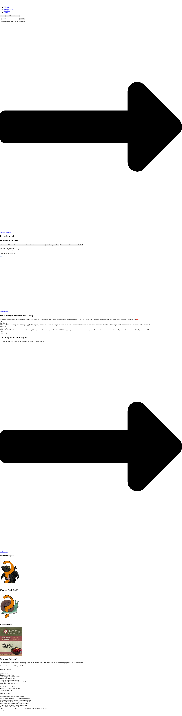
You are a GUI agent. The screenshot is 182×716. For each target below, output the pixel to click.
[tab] (12, 245)
